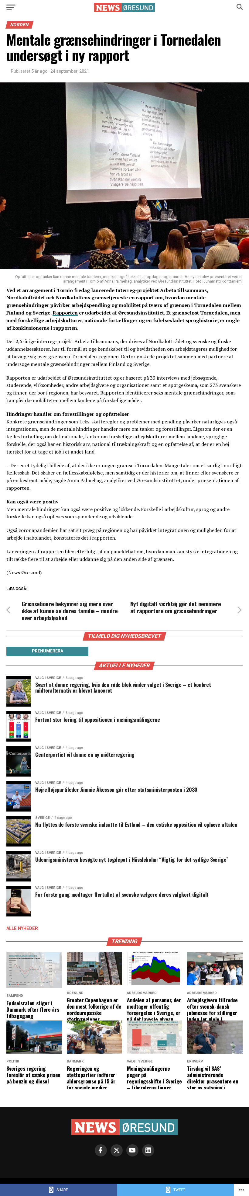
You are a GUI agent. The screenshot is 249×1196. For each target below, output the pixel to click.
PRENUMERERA (47, 650)
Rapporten (65, 312)
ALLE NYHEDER (22, 928)
